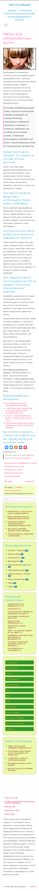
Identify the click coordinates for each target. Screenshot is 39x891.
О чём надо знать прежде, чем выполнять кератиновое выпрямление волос (19, 410)
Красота (30, 455)
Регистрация (11, 662)
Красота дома (14, 554)
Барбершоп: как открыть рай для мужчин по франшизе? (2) (20, 637)
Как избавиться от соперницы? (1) (15, 649)
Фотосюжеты (11, 668)
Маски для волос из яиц (14, 466)
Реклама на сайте (12, 810)
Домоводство (13, 561)
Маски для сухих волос (13, 473)
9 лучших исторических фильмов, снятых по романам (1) (18, 643)
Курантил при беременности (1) (15, 622)
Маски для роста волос (14, 470)
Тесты (9, 690)
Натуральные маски (12, 476)
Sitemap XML (10, 806)
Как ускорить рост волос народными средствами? (17, 404)
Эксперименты (12, 679)
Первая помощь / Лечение (19, 573)
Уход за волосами (22, 458)
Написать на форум (15, 723)
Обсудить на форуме (15, 718)
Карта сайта (9, 814)
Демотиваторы (12, 684)
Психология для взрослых (19, 564)
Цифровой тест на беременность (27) (16, 605)
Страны (9, 673)
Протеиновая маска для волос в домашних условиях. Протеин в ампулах (20, 425)
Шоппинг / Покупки (16, 550)
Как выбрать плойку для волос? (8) (18, 617)
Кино (8, 701)
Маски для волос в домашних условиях (20, 463)
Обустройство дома (16, 570)
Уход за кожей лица (16, 579)
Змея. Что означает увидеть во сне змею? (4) (20, 631)
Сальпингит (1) (14, 608)
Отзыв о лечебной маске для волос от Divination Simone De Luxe (19, 417)
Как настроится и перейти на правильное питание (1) (20, 612)
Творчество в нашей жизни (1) (16, 626)
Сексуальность (14, 557)
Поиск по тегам (11, 797)
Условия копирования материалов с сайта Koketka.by (19, 802)
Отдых (10, 586)
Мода (10, 582)
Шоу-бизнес (11, 706)
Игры (8, 695)
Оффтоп (10, 729)
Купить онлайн (12, 712)
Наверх (32, 886)
